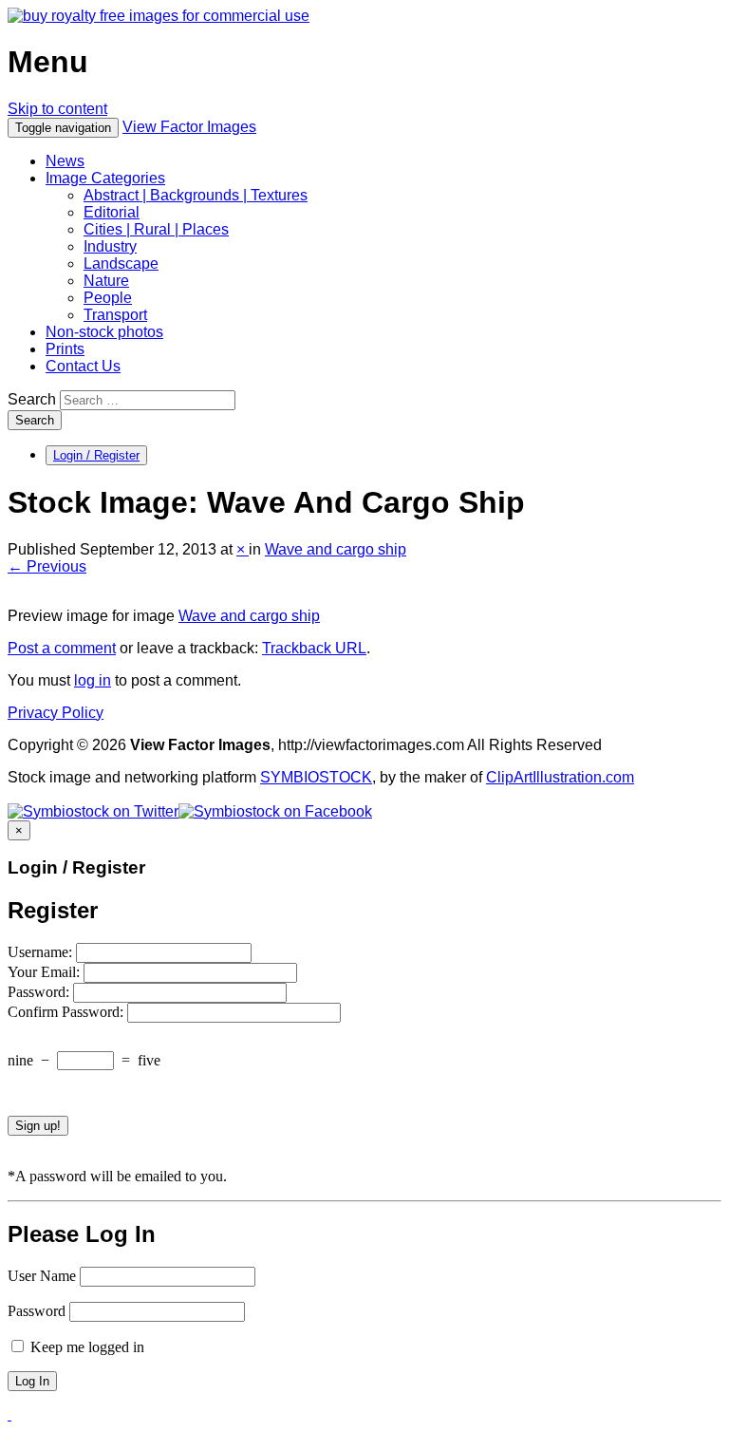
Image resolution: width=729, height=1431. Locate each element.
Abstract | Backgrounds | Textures (196, 195)
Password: (40, 992)
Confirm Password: (67, 1012)
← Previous (47, 566)
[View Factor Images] (158, 16)
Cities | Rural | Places (156, 229)
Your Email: (46, 972)
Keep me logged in (85, 1347)
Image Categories (105, 178)
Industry (110, 246)
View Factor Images (189, 127)
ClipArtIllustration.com (560, 777)
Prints (65, 349)
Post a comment (62, 648)
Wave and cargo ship (335, 549)
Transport (115, 315)
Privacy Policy (55, 713)
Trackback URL (314, 648)
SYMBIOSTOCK (316, 777)
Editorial (112, 212)
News (65, 161)
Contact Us (83, 366)
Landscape (121, 263)
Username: (42, 952)
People (108, 298)
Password (36, 1311)
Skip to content (57, 109)
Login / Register (96, 455)
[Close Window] (9, 1414)
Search (32, 399)
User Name (42, 1276)
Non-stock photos (104, 332)
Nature (106, 281)
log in (92, 680)
